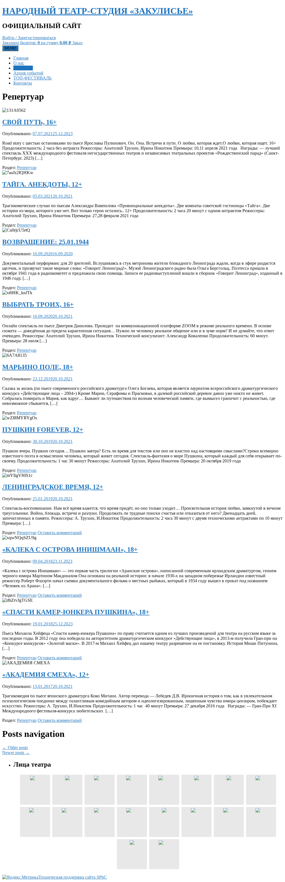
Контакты (22, 83)
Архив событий (28, 73)
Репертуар (23, 68)
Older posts (15, 747)
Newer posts (16, 752)
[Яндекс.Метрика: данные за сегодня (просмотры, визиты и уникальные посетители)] (20, 877)
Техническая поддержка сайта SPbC (72, 877)
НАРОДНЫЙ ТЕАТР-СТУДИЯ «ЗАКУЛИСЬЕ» (97, 11)
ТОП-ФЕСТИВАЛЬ (32, 78)
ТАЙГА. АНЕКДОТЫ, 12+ (42, 184)
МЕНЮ (10, 48)
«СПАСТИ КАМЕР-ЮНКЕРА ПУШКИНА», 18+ (75, 612)
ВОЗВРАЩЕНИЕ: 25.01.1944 (45, 242)
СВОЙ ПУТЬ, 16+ (29, 122)
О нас (18, 63)
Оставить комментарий (60, 532)
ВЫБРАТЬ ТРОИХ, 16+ (38, 304)
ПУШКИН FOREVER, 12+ (42, 429)
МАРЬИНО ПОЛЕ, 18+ (37, 367)
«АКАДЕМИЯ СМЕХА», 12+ (45, 674)
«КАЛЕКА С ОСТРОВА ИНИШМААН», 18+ (70, 549)
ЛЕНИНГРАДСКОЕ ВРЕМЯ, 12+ (52, 486)
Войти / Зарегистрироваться (29, 37)
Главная (20, 58)
